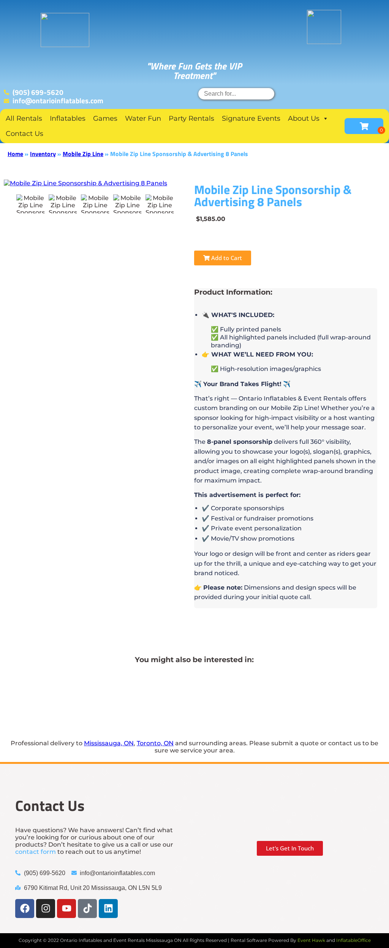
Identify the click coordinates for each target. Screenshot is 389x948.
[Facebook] (24, 908)
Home (15, 153)
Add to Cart (226, 258)
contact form (35, 851)
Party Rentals (191, 118)
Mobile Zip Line (83, 153)
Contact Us (24, 133)
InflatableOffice (353, 940)
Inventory (43, 153)
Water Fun (143, 118)
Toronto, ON (155, 743)
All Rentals (24, 118)
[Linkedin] (108, 908)
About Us (303, 118)
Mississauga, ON (109, 743)
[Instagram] (45, 908)
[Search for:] (236, 93)
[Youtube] (66, 908)
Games (105, 118)
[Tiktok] (87, 908)
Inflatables (67, 118)
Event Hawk (311, 940)
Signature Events (251, 118)
